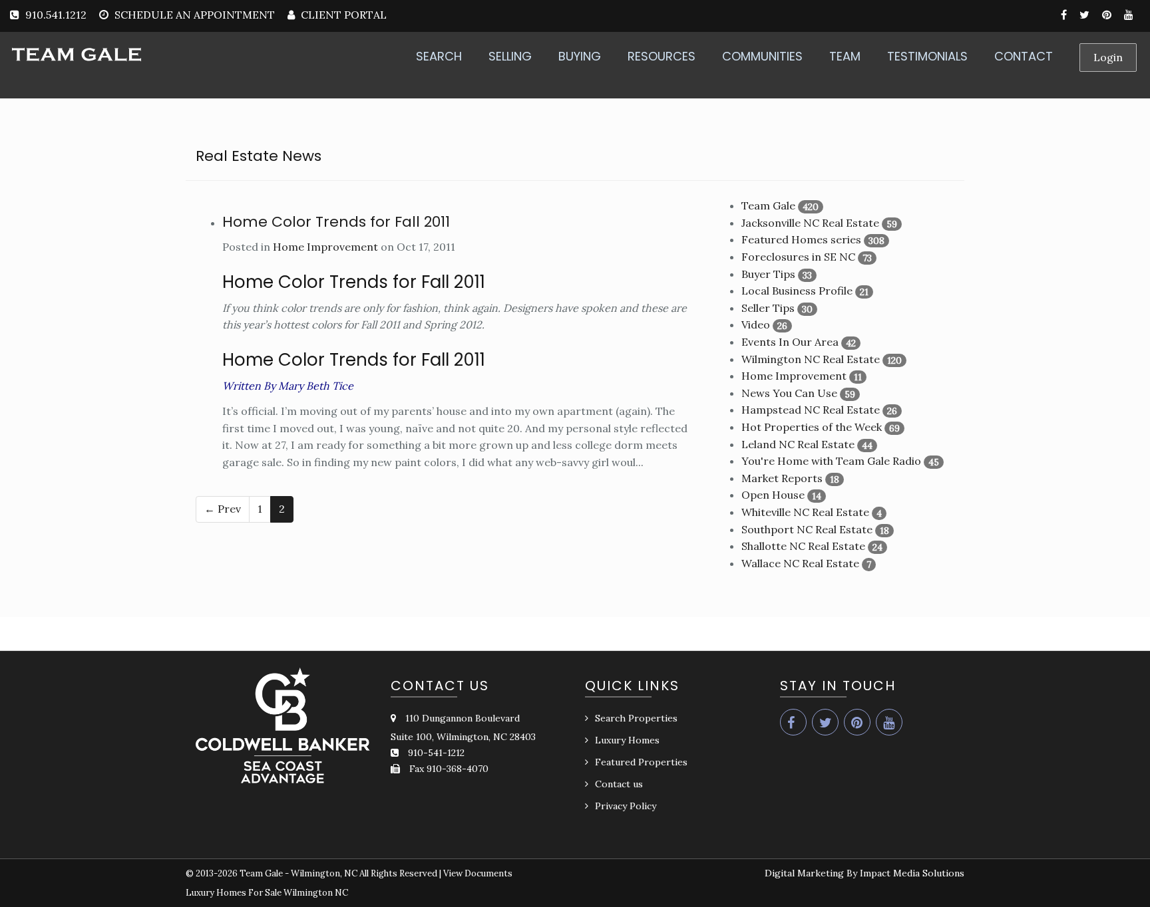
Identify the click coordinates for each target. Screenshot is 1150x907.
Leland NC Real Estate (798, 444)
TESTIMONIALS (927, 56)
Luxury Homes (627, 740)
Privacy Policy (625, 806)
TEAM (845, 56)
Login (1108, 57)
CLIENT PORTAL (342, 14)
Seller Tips (768, 308)
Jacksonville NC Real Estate (810, 222)
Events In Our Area (790, 341)
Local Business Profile (797, 290)
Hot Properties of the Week (811, 427)
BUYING (579, 56)
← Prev (222, 508)
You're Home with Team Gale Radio (831, 460)
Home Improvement (325, 246)
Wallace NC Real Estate (800, 563)
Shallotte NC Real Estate (803, 546)
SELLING (510, 56)
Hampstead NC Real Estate (810, 409)
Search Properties (636, 718)
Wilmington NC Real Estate (810, 359)
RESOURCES (661, 56)
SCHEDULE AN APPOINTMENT (194, 14)
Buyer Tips (768, 274)
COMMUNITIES (762, 56)
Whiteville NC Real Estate (805, 512)
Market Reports (782, 478)
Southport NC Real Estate (806, 529)
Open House (773, 494)
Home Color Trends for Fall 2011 (336, 221)
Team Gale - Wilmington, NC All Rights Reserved (338, 873)
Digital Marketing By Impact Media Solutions (864, 873)
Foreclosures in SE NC (798, 256)
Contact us (619, 784)
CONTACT (1023, 56)
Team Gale (768, 205)
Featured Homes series (801, 239)
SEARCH (439, 56)
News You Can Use (789, 393)
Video (755, 324)
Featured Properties (641, 762)
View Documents (477, 873)
